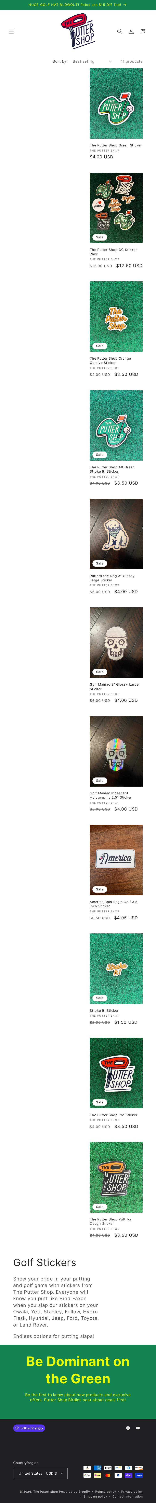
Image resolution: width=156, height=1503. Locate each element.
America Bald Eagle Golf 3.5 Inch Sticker (113, 904)
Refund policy (105, 1491)
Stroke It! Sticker (104, 1010)
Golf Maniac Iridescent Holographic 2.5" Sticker (111, 795)
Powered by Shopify (74, 1491)
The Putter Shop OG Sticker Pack (113, 252)
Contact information (128, 1496)
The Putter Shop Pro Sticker (113, 1115)
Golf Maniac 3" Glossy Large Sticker (114, 686)
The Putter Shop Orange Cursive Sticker (110, 360)
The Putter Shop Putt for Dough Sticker (111, 1221)
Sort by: (60, 61)
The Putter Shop (45, 1491)
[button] (11, 31)
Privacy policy (132, 1491)
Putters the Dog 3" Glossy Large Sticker (112, 578)
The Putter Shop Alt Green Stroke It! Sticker (112, 469)
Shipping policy (95, 1496)
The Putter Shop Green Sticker (116, 145)
